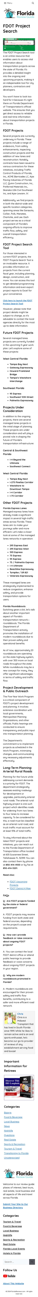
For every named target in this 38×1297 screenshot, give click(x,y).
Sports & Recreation (14, 1144)
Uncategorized (11, 1157)
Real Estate (10, 1139)
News (7, 1126)
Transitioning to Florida (16, 1153)
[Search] (32, 1262)
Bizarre (7, 1112)
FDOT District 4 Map (20, 888)
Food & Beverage (13, 1117)
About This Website (13, 1283)
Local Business (11, 1121)
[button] (33, 3)
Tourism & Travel (13, 1148)
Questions (9, 1135)
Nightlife (8, 1130)
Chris (20, 1013)
